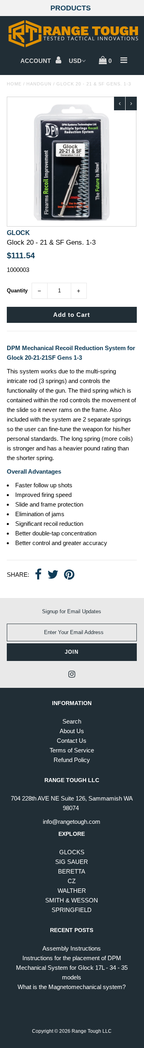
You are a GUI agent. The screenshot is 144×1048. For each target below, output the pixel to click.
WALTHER (72, 890)
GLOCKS (71, 852)
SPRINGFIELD (72, 909)
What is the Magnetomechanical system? (72, 986)
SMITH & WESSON (71, 900)
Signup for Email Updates (71, 611)
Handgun (39, 83)
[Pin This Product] (69, 575)
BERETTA (71, 871)
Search (71, 721)
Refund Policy (72, 759)
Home (14, 83)
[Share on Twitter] (52, 575)
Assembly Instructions (71, 948)
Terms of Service (72, 750)
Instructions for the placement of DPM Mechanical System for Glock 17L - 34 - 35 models (72, 968)
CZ (72, 881)
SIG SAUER (71, 861)
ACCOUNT (36, 60)
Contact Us (71, 740)
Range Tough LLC (92, 1031)
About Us (72, 731)
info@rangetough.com (71, 821)
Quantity (17, 291)
